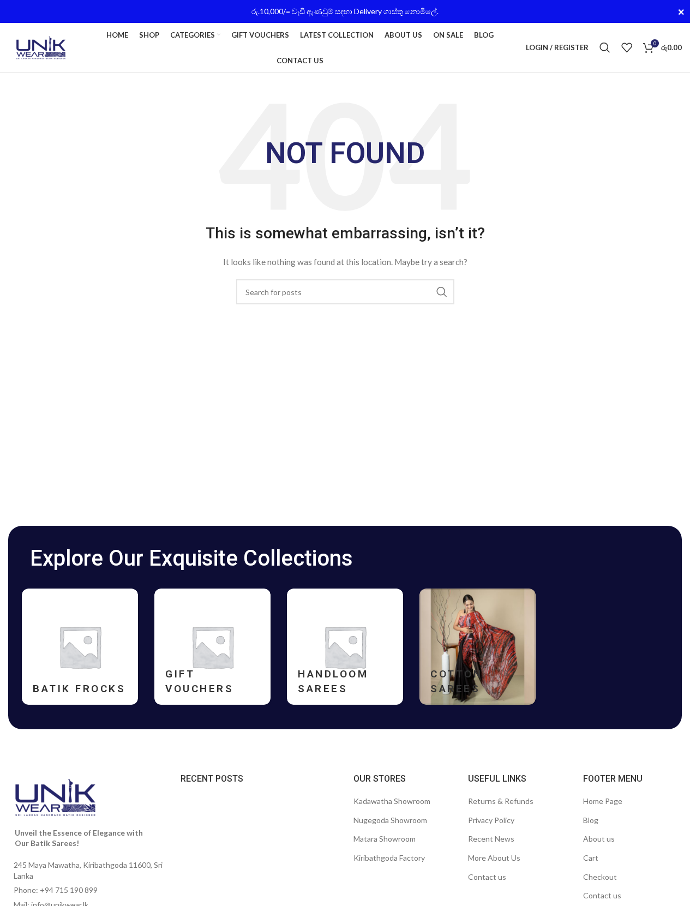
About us (599, 838)
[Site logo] (41, 46)
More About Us (494, 857)
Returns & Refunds (500, 801)
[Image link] (55, 796)
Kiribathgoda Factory (389, 857)
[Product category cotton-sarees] (477, 647)
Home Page (602, 801)
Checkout (600, 876)
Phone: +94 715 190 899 (56, 890)
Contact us (487, 876)
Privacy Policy (491, 820)
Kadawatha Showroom (391, 801)
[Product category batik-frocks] (80, 647)
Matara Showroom (384, 838)
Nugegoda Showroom (390, 820)
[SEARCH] (441, 291)
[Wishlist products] (627, 47)
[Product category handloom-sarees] (345, 647)
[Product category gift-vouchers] (212, 647)
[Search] (605, 47)
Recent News (491, 838)
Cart (590, 857)
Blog (590, 820)
